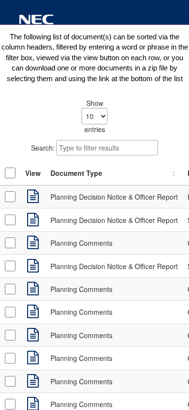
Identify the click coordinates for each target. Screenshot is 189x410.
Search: (43, 148)
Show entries (94, 116)
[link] (33, 197)
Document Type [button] (76, 173)
